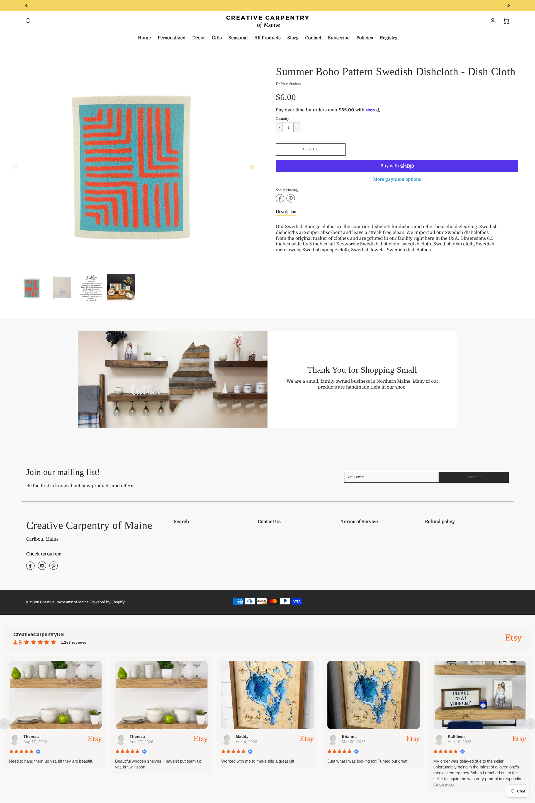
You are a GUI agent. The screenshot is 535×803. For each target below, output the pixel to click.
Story (292, 37)
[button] (311, 149)
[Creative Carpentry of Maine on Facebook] (30, 567)
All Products (267, 37)
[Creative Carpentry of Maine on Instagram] (42, 567)
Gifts (217, 37)
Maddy (241, 736)
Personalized (172, 37)
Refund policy (440, 521)
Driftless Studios (288, 84)
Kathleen (456, 736)
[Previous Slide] (15, 167)
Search (181, 521)
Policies (364, 37)
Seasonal (238, 37)
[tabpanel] (32, 288)
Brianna (349, 736)
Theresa (31, 736)
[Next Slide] (252, 167)
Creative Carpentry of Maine (89, 525)
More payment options (397, 179)
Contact (313, 37)
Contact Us (269, 521)
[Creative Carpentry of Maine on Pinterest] (53, 567)
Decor (198, 37)
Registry (388, 37)
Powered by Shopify (107, 602)
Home (144, 37)
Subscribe (339, 37)
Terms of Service (359, 521)
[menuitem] (144, 38)
